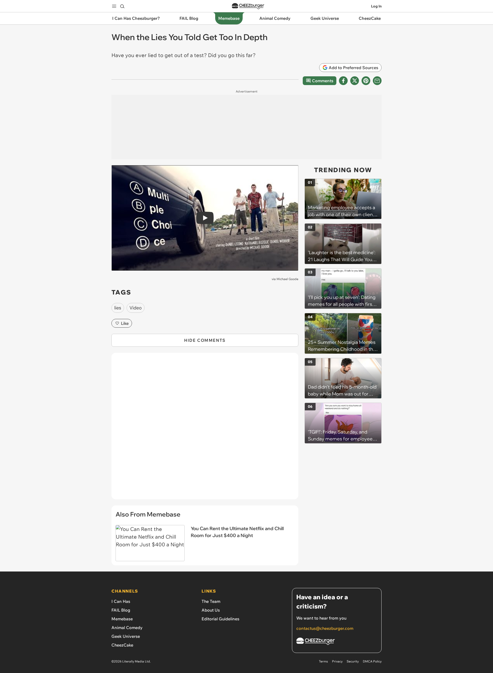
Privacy (337, 661)
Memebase (122, 618)
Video (135, 308)
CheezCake (122, 645)
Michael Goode (287, 279)
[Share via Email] (377, 80)
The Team (211, 601)
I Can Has (120, 601)
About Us (211, 610)
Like (125, 323)
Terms (323, 661)
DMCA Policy (372, 661)
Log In (376, 6)
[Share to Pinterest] (366, 80)
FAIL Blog (120, 610)
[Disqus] (205, 429)
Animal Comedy (127, 627)
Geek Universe (125, 636)
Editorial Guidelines (220, 618)
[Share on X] (354, 80)
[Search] (122, 6)
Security (353, 661)
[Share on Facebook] (343, 80)
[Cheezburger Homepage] (248, 6)
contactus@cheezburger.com (324, 628)
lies (117, 308)
